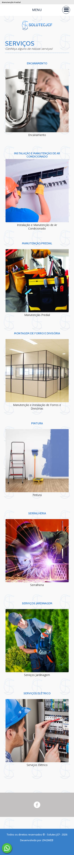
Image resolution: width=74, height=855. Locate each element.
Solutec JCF (53, 834)
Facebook (37, 805)
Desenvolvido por (36, 840)
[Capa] (7, 848)
